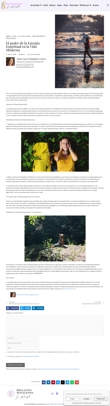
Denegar (86, 399)
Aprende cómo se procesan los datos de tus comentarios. (58, 369)
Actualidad (35, 5)
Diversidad (74, 5)
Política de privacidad (88, 403)
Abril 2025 (11, 36)
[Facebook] (57, 394)
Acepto (72, 399)
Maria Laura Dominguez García (27, 294)
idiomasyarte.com (69, 289)
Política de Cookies (77, 403)
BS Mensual (84, 5)
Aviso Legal (98, 403)
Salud (45, 5)
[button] (107, 5)
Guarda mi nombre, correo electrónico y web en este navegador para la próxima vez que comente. (43, 352)
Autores (96, 5)
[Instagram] (52, 394)
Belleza (53, 5)
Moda (66, 5)
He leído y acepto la (23, 356)
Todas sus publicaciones (24, 66)
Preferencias (101, 399)
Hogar (59, 5)
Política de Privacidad (57, 404)
